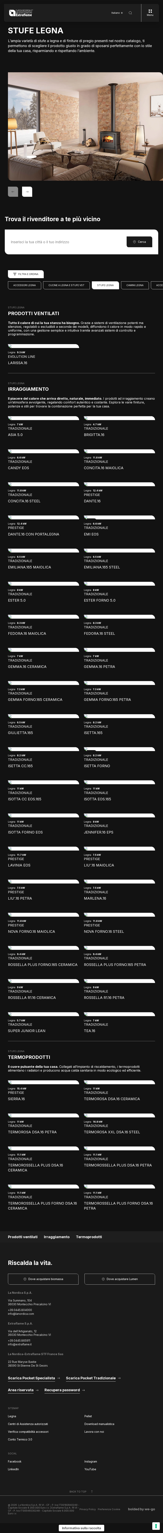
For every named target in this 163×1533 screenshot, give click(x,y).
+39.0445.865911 (19, 1340)
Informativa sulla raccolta (81, 1528)
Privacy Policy (88, 1509)
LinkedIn (13, 1469)
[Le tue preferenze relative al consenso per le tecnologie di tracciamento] (156, 1526)
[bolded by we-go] (141, 1509)
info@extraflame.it (20, 1344)
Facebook (14, 1461)
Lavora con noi (94, 1431)
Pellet (88, 1416)
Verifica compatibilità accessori (28, 1431)
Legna (12, 1416)
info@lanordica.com (21, 1313)
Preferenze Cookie (109, 1509)
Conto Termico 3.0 (20, 1439)
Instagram (90, 1461)
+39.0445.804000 (20, 1310)
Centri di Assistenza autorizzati (28, 1424)
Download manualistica (99, 1424)
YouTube (90, 1469)
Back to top (78, 1491)
